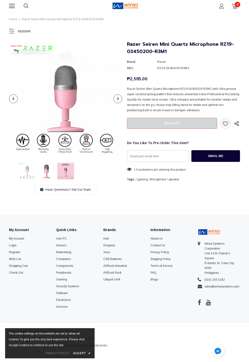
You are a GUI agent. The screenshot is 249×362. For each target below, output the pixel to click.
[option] (65, 98)
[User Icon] (221, 6)
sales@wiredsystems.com (222, 286)
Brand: (131, 62)
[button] (218, 351)
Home (13, 19)
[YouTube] (208, 302)
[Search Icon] (31, 6)
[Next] (117, 98)
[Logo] (125, 6)
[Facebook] (199, 302)
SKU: (130, 68)
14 (135, 169)
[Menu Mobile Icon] (12, 6)
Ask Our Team (81, 189)
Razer (161, 62)
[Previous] (13, 98)
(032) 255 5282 (215, 279)
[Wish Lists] (225, 123)
